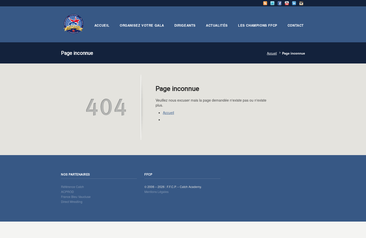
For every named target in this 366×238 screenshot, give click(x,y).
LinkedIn (294, 3)
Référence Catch (72, 186)
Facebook (280, 3)
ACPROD (67, 191)
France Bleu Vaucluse (76, 196)
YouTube (287, 3)
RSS (265, 3)
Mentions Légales (156, 191)
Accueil (272, 53)
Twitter (272, 3)
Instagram (301, 3)
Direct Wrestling (71, 201)
